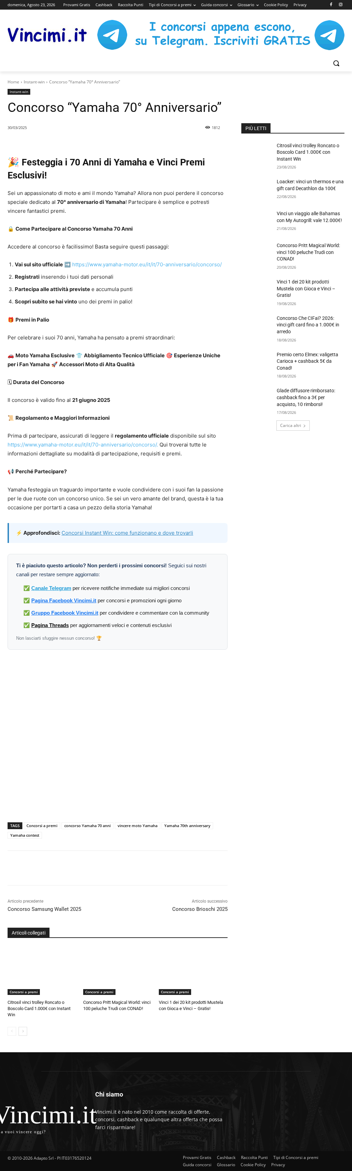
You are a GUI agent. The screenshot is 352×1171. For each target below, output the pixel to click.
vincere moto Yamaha (137, 825)
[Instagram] (340, 5)
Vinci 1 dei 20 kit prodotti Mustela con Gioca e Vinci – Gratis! (306, 288)
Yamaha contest (24, 835)
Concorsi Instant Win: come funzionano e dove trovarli (127, 533)
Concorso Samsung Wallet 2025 (44, 909)
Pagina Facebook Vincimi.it (63, 600)
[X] (83, 868)
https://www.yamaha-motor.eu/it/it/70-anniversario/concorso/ (147, 264)
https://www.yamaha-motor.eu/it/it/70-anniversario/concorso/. (83, 444)
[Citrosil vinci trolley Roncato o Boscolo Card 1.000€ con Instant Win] (42, 971)
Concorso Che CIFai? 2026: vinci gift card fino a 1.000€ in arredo (308, 324)
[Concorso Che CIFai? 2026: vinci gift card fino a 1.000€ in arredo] (256, 326)
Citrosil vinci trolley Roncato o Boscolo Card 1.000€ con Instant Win (39, 1008)
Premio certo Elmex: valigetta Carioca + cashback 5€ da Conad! (307, 361)
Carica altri (290, 425)
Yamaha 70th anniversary (187, 825)
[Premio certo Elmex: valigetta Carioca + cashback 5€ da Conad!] (256, 362)
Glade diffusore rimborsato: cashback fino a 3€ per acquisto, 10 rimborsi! (306, 397)
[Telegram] (115, 868)
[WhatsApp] (99, 868)
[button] (336, 63)
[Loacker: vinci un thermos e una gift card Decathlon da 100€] (256, 189)
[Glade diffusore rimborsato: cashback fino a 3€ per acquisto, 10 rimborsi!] (256, 398)
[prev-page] (12, 1031)
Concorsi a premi (41, 825)
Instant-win (34, 82)
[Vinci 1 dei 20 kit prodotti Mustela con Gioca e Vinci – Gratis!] (193, 971)
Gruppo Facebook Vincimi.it (64, 613)
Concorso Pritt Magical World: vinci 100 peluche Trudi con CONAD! (308, 252)
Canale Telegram (51, 588)
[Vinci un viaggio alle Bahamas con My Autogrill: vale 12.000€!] (256, 221)
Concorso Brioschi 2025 (200, 909)
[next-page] (23, 1031)
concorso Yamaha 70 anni (87, 825)
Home (13, 82)
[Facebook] (331, 5)
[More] (131, 868)
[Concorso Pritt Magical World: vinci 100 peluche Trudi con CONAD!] (117, 971)
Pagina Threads (50, 625)
